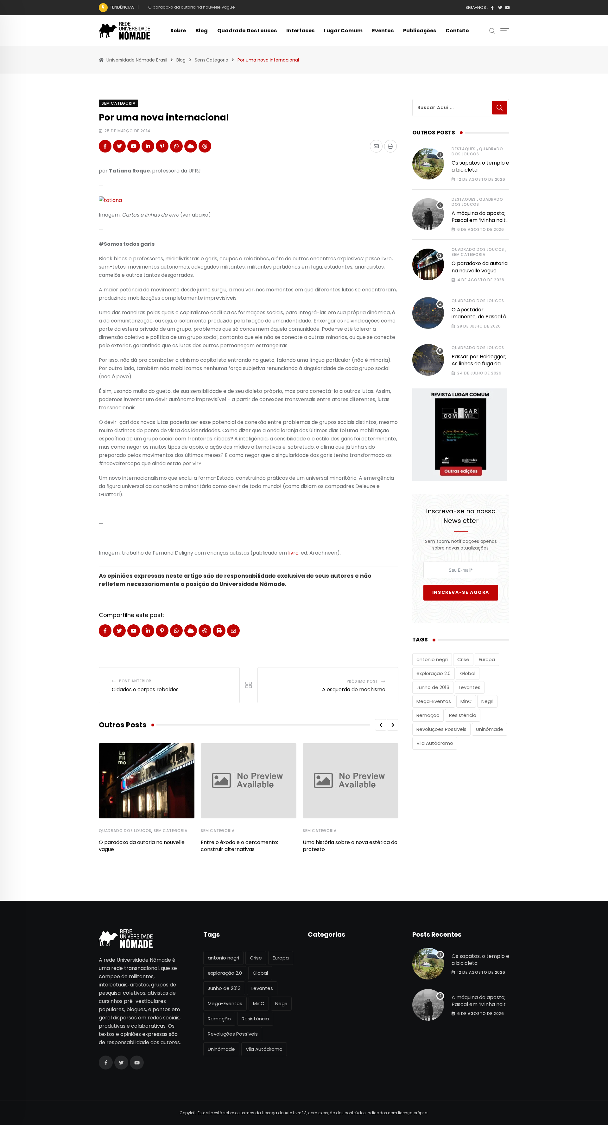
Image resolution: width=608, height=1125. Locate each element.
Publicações (419, 30)
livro (293, 552)
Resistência (462, 715)
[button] (380, 725)
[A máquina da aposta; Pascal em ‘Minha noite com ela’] (428, 214)
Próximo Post (362, 681)
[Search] (492, 30)
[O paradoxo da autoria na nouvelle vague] (428, 264)
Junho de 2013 (432, 687)
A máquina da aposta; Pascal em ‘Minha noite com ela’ (480, 220)
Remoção (428, 715)
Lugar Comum (343, 30)
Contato (457, 30)
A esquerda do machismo (353, 689)
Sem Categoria (170, 830)
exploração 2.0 (433, 673)
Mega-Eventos (433, 701)
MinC (466, 701)
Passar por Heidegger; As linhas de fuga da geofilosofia (479, 363)
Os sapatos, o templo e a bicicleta (480, 166)
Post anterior (135, 681)
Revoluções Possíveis (441, 729)
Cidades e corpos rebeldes (145, 689)
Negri (487, 701)
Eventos (383, 30)
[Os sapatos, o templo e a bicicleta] (428, 163)
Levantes (469, 687)
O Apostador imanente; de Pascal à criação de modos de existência (479, 320)
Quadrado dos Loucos (247, 30)
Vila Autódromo (434, 743)
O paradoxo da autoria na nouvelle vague (191, 7)
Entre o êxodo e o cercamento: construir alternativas (239, 846)
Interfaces (300, 30)
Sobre (178, 30)
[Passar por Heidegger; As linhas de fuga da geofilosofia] (428, 360)
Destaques (464, 149)
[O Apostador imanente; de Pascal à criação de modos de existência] (428, 313)
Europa (487, 659)
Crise (463, 659)
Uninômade (489, 729)
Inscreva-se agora (460, 592)
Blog (201, 30)
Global (467, 673)
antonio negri (432, 659)
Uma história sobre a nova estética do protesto (350, 846)
